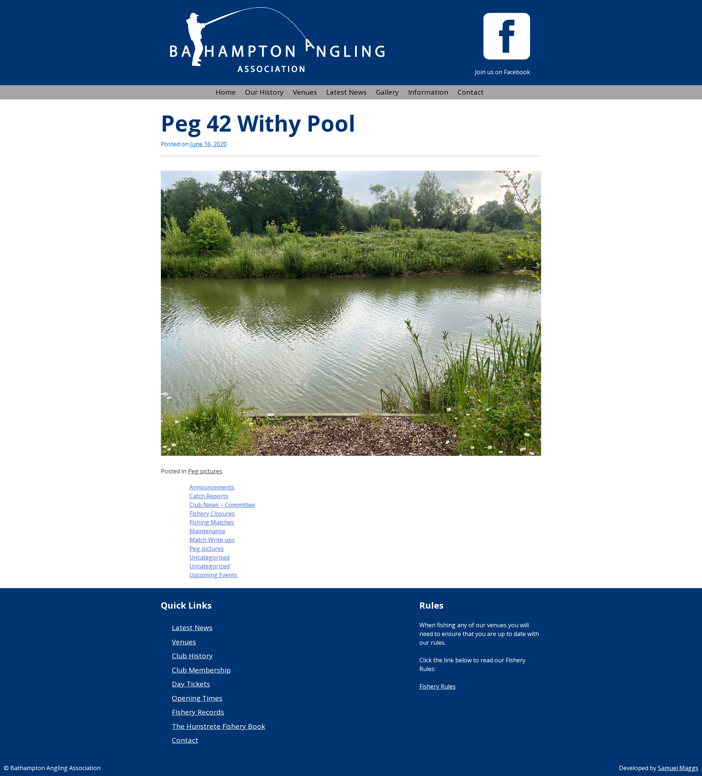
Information (428, 92)
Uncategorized (209, 566)
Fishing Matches (211, 522)
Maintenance (207, 531)
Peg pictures (205, 471)
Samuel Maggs (678, 768)
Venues (305, 92)
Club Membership (201, 670)
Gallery (387, 92)
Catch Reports (208, 496)
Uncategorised (209, 557)
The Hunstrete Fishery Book (218, 726)
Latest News (346, 92)
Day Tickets (191, 684)
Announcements (211, 487)
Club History (192, 655)
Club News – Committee (222, 505)
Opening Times (197, 698)
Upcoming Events (213, 575)
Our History (264, 92)
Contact (470, 92)
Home (226, 92)
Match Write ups (212, 540)
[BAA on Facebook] (506, 57)
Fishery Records (198, 712)
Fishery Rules (437, 686)
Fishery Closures (212, 514)
